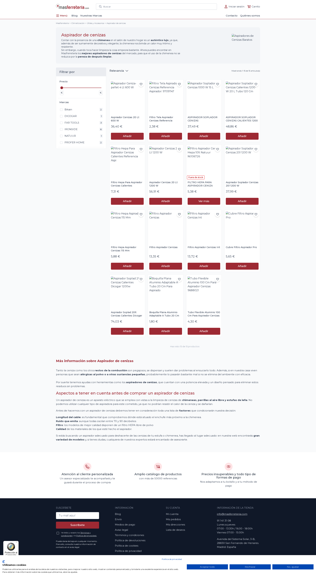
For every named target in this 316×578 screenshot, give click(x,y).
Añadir (127, 136)
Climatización (78, 23)
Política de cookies (126, 545)
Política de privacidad (172, 559)
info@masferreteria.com (232, 514)
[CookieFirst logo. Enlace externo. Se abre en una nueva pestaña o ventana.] (3, 561)
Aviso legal (121, 529)
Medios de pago (125, 524)
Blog (118, 514)
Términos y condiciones (129, 535)
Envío (118, 519)
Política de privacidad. (86, 535)
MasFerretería (62, 23)
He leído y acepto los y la (79, 534)
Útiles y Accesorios (95, 23)
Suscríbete (77, 525)
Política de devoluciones (130, 540)
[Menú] (17, 543)
